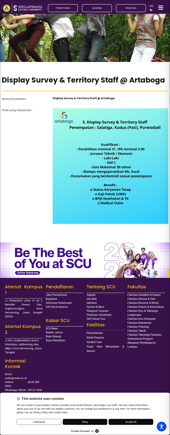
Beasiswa (51, 298)
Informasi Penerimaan (59, 302)
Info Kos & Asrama (57, 306)
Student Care (94, 342)
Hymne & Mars (95, 306)
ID (151, 10)
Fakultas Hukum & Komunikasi (146, 306)
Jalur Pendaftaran (56, 294)
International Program (140, 338)
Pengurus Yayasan (98, 310)
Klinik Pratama (95, 337)
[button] (4, 29)
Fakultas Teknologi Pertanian (145, 334)
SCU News (52, 328)
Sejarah (91, 294)
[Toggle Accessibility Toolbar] (161, 426)
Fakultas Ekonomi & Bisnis (143, 302)
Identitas (92, 302)
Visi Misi (92, 298)
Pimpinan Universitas (99, 314)
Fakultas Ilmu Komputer (142, 318)
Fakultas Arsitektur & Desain (144, 294)
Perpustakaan (95, 333)
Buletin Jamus (54, 332)
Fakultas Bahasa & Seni (141, 298)
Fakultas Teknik (137, 330)
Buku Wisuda (53, 336)
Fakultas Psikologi (138, 326)
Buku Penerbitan (55, 340)
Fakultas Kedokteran (140, 322)
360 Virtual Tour (96, 318)
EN (151, 6)
